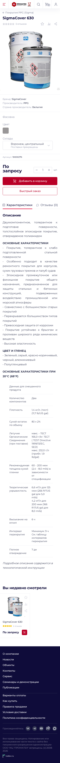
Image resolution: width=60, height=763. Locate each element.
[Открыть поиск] (38, 4)
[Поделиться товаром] (55, 24)
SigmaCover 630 (12, 621)
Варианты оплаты (14, 695)
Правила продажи (15, 706)
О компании (11, 653)
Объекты (8, 665)
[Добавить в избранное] (42, 24)
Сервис (7, 676)
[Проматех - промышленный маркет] (21, 4)
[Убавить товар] (37, 170)
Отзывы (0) (49, 205)
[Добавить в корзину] (24, 632)
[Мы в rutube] (48, 728)
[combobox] (28, 145)
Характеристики (19, 205)
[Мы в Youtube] (41, 728)
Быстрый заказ (30, 191)
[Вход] (55, 4)
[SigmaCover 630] (30, 60)
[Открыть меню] (4, 4)
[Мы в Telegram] (34, 728)
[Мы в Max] (54, 728)
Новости (8, 659)
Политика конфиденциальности (24, 717)
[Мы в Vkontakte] (28, 728)
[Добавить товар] (49, 170)
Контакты (9, 670)
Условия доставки (14, 712)
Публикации (11, 687)
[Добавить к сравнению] (49, 24)
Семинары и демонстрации (21, 682)
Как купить (10, 700)
